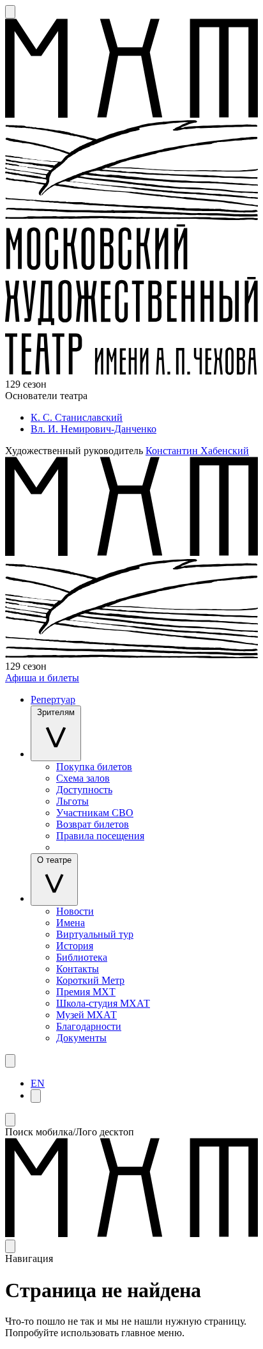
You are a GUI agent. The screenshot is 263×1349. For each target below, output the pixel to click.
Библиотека (81, 957)
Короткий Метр (90, 980)
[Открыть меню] (10, 1061)
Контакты (77, 968)
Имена (70, 922)
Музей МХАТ (86, 1014)
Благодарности (88, 1026)
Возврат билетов (92, 824)
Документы (81, 1037)
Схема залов (83, 778)
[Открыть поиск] (10, 12)
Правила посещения (100, 835)
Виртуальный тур (94, 934)
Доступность (84, 789)
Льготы (72, 801)
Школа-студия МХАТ (103, 1003)
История (74, 945)
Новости (75, 911)
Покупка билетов (94, 766)
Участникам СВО (94, 812)
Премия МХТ (86, 991)
